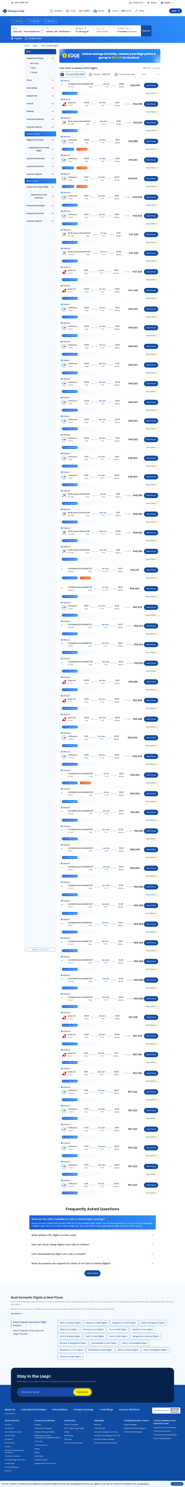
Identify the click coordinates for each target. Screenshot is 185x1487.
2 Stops (33, 72)
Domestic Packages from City (105, 1432)
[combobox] (26, 31)
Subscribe (82, 1392)
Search (146, 30)
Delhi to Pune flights (95, 1336)
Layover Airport (34, 127)
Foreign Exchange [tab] (83, 1409)
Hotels (101, 11)
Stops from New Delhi (37, 186)
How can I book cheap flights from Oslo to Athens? (60, 1244)
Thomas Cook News (12, 1456)
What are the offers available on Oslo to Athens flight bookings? (68, 1219)
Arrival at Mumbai (36, 158)
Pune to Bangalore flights (155, 1350)
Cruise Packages (130, 1425)
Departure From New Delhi (39, 149)
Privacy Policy (10, 1443)
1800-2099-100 (21, 3)
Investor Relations (12, 1467)
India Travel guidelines (162, 1438)
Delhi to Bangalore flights (153, 1323)
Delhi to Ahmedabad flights (134, 1343)
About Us (8, 1425)
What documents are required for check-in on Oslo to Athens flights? (71, 1263)
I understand (177, 1484)
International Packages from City (107, 1435)
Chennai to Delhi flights (70, 1356)
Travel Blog (38, 1456)
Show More (92, 1273)
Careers (8, 1447)
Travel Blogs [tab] (106, 1409)
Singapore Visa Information (45, 1463)
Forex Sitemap (99, 1428)
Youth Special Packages (133, 1432)
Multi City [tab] (51, 21)
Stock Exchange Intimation (15, 1460)
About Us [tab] (10, 1409)
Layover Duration (35, 119)
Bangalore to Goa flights (71, 1350)
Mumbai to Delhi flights (96, 1323)
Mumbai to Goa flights (142, 1329)
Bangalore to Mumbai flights (146, 1336)
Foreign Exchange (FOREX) (44, 1432)
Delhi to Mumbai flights (70, 1323)
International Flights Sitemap (105, 1443)
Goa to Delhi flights (118, 1329)
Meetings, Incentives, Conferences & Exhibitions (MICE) (47, 1436)
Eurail (128, 11)
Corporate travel (41, 1460)
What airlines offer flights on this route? (54, 1235)
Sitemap (97, 1425)
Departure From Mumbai (39, 196)
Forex (73, 11)
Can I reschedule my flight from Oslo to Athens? (58, 1254)
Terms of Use (10, 1435)
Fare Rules (32, 88)
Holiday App (68, 1435)
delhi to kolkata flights (128, 1350)
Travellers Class (123, 29)
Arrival (30, 103)
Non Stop (34, 63)
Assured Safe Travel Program (165, 1427)
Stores (154, 3)
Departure (79, 29)
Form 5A (8, 1471)
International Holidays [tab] (33, 1409)
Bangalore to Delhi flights (124, 1323)
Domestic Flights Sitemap (104, 1439)
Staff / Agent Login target (74, 1428)
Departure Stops (35, 58)
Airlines (30, 111)
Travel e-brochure (71, 1425)
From (15, 29)
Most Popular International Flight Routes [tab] (28, 1332)
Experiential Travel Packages (135, 1428)
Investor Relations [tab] (129, 1409)
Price (29, 80)
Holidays (37, 1425)
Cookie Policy (143, 1484)
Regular (18, 38)
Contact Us (137, 3)
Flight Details (151, 93)
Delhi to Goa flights (69, 1329)
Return (98, 29)
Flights (87, 10)
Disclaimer (9, 1439)
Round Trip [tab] (35, 21)
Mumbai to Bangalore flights (73, 1343)
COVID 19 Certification (162, 1431)
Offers (66, 1432)
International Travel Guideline (165, 1435)
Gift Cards (38, 1441)
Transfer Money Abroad (73, 1443)
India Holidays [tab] (60, 1409)
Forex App (68, 1439)
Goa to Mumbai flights (70, 1336)
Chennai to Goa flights (93, 1329)
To (47, 29)
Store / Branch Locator (13, 1432)
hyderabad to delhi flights (100, 1350)
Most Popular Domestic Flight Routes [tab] (30, 1324)
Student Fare (34, 38)
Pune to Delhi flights (118, 1336)
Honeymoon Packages (43, 1428)
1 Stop (33, 68)
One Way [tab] (19, 21)
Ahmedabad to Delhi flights (104, 1343)
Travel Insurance (40, 1445)
